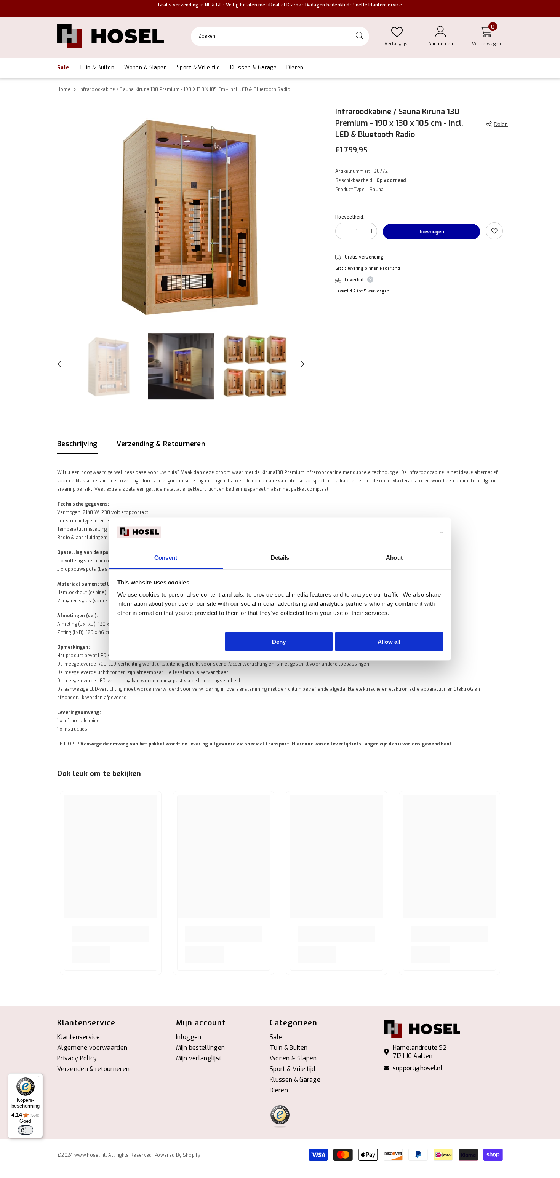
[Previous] (59, 364)
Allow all (389, 641)
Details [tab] (280, 557)
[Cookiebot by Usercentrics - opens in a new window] (409, 532)
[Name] (371, 232)
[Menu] (38, 1077)
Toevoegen (431, 232)
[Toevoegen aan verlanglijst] (494, 230)
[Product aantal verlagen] (341, 232)
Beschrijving (77, 444)
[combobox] (270, 36)
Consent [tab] (165, 557)
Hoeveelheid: (350, 217)
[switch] (25, 1130)
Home (63, 89)
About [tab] (394, 557)
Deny (279, 641)
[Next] (302, 364)
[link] (110, 934)
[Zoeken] (280, 36)
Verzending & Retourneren (161, 444)
